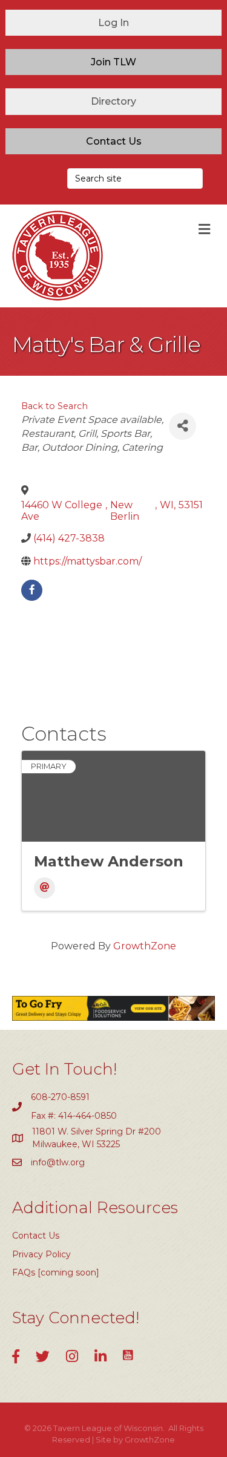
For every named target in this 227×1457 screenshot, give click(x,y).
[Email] (44, 888)
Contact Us (35, 1235)
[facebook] (31, 590)
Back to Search (54, 406)
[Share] (182, 426)
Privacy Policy (41, 1254)
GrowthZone (144, 946)
